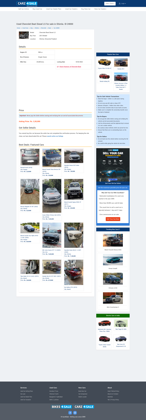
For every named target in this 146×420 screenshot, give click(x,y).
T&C (109, 400)
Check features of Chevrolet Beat (70, 67)
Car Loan (22, 394)
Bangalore (52, 397)
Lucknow (56, 400)
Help (109, 391)
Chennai (51, 394)
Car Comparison (82, 394)
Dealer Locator (82, 397)
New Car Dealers (100, 9)
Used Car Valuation (25, 400)
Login (123, 3)
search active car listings (55, 136)
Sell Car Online (23, 9)
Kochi (56, 394)
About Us (110, 394)
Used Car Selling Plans (26, 391)
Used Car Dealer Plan (53, 9)
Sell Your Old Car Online (113, 183)
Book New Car (82, 391)
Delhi (50, 400)
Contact (116, 394)
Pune (56, 391)
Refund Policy (115, 391)
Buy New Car (85, 9)
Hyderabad (59, 397)
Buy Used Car (37, 9)
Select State (110, 3)
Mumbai (51, 391)
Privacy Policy (115, 400)
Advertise (110, 397)
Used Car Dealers (71, 9)
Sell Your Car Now (113, 219)
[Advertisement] (73, 16)
